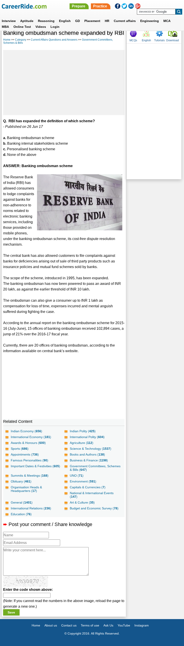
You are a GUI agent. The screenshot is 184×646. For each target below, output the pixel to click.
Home (7, 39)
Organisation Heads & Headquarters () (26, 489)
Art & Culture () (82, 502)
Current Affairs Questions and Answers (54, 39)
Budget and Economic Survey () (94, 508)
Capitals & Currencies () (87, 487)
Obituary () (21, 481)
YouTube (124, 625)
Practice (100, 6)
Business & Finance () (89, 460)
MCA (167, 21)
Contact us (69, 625)
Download (172, 40)
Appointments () (25, 454)
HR (107, 21)
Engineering (149, 21)
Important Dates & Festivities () (35, 466)
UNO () (76, 475)
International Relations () (31, 508)
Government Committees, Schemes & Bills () (95, 467)
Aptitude (26, 21)
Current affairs (125, 21)
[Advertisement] (64, 82)
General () (22, 502)
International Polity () (87, 437)
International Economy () (31, 437)
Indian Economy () (26, 431)
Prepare (78, 6)
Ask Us (108, 625)
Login (54, 26)
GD (77, 21)
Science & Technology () (90, 448)
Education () (21, 514)
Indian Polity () (83, 431)
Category (20, 39)
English (65, 21)
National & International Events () (92, 494)
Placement (92, 21)
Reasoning (46, 21)
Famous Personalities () (29, 460)
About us (50, 625)
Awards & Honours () (28, 443)
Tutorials (159, 40)
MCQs (133, 40)
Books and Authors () (87, 454)
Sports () (19, 448)
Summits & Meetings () (29, 475)
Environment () (83, 481)
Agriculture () (81, 443)
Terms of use (90, 625)
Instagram (141, 625)
